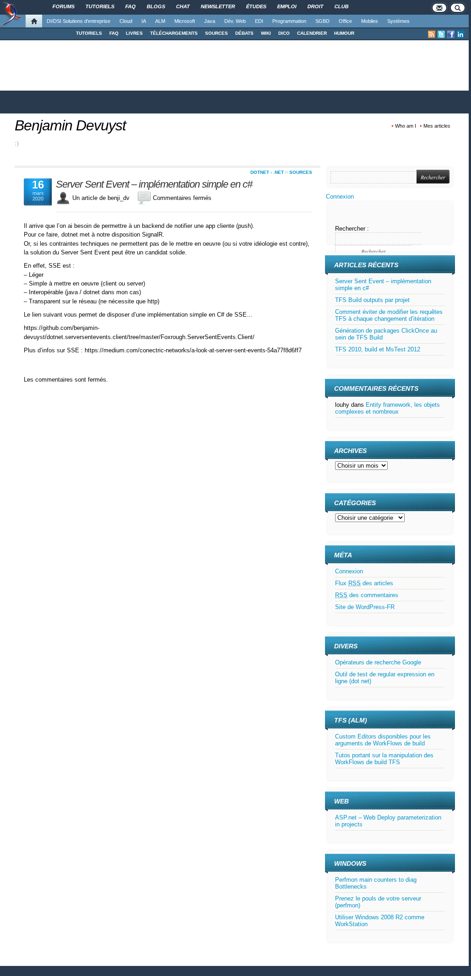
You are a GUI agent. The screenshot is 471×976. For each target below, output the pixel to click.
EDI (259, 21)
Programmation (289, 21)
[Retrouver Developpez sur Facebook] (451, 34)
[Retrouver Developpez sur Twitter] (441, 34)
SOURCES (216, 33)
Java (209, 21)
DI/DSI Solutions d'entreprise (78, 21)
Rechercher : (352, 228)
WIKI (266, 33)
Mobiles (369, 21)
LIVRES (134, 33)
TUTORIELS (89, 33)
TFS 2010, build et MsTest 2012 (377, 349)
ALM (160, 21)
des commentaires (366, 595)
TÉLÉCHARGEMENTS (174, 33)
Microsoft (184, 21)
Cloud (125, 21)
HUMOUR (344, 33)
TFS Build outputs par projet (372, 300)
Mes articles (436, 126)
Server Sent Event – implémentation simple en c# (154, 184)
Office (345, 21)
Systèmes (398, 21)
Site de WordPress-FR (365, 607)
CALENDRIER (312, 33)
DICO (284, 33)
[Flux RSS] (431, 34)
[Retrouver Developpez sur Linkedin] (460, 34)
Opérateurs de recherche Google (378, 662)
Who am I (405, 126)
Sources (300, 172)
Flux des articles (364, 583)
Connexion (340, 196)
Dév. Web (235, 21)
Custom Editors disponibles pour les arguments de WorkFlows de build (383, 740)
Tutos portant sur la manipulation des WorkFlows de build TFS (384, 759)
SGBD (322, 21)
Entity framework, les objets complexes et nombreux (387, 408)
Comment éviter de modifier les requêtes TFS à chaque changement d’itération (389, 315)
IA (143, 21)
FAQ (114, 33)
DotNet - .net (267, 172)
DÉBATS (244, 33)
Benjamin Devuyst (70, 125)
